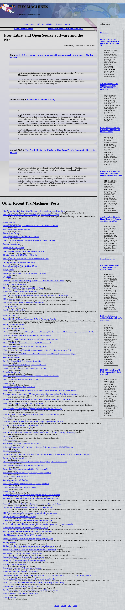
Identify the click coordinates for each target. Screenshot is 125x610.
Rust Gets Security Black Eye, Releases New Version (22, 361)
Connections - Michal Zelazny (41, 99)
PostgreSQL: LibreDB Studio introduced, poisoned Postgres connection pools (30, 339)
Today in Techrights (10, 306)
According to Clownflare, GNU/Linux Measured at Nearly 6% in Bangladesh (29, 550)
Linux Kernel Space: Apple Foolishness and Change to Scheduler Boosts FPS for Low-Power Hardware (39, 390)
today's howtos (8, 270)
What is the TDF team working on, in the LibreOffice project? (24, 561)
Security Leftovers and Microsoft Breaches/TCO (20, 262)
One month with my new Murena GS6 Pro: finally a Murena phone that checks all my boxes (35, 295)
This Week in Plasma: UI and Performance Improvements (23, 303)
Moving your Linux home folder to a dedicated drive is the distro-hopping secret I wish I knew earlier (38, 524)
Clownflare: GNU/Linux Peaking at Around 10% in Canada (23, 288)
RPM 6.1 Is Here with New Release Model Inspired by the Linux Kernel (110, 130)
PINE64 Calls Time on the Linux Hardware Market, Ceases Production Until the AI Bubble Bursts (37, 400)
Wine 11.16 (7, 277)
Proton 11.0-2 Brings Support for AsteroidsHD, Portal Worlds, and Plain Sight (109, 42)
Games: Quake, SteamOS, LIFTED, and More (19, 487)
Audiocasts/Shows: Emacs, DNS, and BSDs (19, 387)
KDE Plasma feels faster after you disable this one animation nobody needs (30, 513)
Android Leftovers (9, 418)
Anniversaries (8, 436)
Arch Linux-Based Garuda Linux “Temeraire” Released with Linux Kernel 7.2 (110, 219)
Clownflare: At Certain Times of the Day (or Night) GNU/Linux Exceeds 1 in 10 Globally (33, 281)
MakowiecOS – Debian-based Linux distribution (19, 292)
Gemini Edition (47, 24)
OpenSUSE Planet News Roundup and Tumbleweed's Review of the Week (29, 240)
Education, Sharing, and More (13, 328)
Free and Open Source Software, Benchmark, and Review (23, 425)
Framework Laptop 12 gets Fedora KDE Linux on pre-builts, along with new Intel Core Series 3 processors (40, 394)
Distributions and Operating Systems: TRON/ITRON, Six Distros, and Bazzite (30, 226)
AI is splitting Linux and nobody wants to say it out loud (22, 553)
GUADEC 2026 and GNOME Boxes (15, 476)
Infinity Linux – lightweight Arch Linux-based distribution (22, 568)
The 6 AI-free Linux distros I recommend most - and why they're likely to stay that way (33, 583)
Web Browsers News (23, 29)
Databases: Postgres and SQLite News (17, 458)
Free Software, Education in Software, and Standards (22, 443)
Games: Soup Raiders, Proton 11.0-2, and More (20, 266)
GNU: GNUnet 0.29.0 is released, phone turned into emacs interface (27, 335)
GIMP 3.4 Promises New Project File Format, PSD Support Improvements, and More (33, 421)
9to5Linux (104, 33)
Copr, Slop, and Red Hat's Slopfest (15, 480)
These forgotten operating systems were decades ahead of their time (27, 520)
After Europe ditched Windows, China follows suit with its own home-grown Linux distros (34, 211)
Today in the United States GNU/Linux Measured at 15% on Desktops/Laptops (31, 414)
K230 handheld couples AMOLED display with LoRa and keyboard (111, 318)
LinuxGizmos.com (107, 259)
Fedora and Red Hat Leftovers (13, 248)
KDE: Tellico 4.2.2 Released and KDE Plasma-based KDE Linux (26, 259)
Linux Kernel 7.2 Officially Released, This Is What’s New (23, 403)
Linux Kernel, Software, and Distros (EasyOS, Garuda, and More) (26, 484)
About (33, 24)
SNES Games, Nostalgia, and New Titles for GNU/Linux (23, 379)
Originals (59, 24)
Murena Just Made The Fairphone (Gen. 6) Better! (20, 572)
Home (26, 24)
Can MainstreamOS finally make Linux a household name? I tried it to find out (30, 590)
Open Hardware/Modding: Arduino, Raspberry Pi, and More (23, 465)
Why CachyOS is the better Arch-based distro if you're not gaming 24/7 (28, 531)
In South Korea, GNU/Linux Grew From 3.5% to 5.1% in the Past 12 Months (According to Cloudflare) (39, 432)
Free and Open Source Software (14, 284)
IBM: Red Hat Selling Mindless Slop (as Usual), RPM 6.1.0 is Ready (27, 343)
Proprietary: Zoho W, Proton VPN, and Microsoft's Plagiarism (24, 273)
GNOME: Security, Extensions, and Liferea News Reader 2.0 (24, 368)
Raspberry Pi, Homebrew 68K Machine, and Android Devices (24, 365)
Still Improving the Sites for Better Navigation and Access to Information (28, 546)
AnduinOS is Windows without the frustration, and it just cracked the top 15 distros (32, 504)
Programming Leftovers (11, 244)
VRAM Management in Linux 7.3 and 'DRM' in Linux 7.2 (22, 535)
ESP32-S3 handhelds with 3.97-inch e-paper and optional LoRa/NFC (109, 267)
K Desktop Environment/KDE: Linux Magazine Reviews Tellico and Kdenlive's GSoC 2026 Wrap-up (38, 447)
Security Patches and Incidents (14, 324)
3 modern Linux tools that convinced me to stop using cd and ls (25, 528)
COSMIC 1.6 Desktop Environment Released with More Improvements (28, 507)
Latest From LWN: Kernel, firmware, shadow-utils (20, 594)
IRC (38, 24)
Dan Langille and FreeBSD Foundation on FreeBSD (21, 237)
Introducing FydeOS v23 (11, 315)
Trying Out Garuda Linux (12, 372)
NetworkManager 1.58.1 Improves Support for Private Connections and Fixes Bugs (109, 87)
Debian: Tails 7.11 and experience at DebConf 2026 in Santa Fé (25, 469)
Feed (75, 24)
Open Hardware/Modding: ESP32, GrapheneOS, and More (23, 251)
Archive (67, 24)
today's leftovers (9, 222)
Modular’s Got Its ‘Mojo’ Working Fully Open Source (21, 586)
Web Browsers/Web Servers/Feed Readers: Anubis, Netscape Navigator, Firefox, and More (35, 462)
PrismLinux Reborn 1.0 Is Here (14, 310)
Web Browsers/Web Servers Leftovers (16, 229)
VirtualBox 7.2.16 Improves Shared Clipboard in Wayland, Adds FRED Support (31, 498)
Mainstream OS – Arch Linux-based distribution (19, 429)
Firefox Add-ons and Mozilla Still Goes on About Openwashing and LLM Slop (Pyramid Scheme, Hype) (39, 354)
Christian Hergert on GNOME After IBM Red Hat (20, 255)
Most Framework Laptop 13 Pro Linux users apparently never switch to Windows (31, 495)
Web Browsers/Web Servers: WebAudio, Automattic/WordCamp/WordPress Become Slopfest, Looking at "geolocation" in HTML (48, 332)
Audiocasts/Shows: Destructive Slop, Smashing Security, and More (27, 473)
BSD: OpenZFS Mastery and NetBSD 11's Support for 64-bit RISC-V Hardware (31, 376)
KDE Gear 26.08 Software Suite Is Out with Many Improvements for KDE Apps (111, 173)
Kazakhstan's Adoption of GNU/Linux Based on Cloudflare (23, 557)
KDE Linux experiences (11, 299)
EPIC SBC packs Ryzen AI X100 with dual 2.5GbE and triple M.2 (110, 372)
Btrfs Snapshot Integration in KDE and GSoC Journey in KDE (25, 346)
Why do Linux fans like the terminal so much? (19, 517)
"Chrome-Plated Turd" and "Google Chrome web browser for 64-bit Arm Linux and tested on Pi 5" (37, 350)
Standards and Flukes (11, 233)
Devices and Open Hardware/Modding (65, 29)
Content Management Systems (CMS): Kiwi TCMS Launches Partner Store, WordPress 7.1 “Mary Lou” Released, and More (46, 454)
